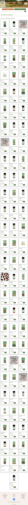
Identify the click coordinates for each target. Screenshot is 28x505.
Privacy (14, 496)
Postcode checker (4, 495)
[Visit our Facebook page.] (14, 499)
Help (4, 498)
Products (5, 494)
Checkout (5, 497)
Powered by (14, 504)
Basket (5, 496)
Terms (14, 495)
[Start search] (25, 11)
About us (14, 494)
